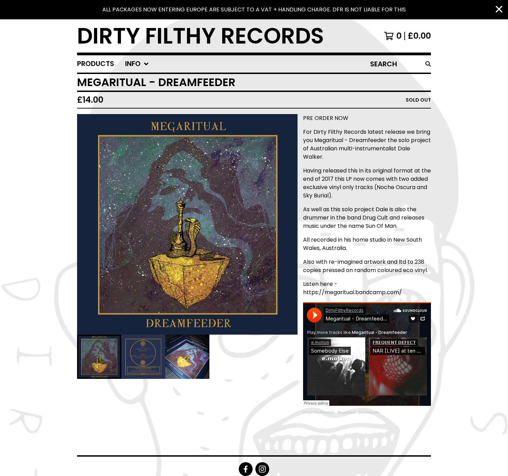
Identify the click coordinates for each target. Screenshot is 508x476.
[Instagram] (262, 469)
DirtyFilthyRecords (319, 412)
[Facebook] (246, 469)
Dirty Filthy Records (200, 36)
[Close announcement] (499, 9)
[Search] (428, 64)
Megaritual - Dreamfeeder (359, 412)
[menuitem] (95, 64)
